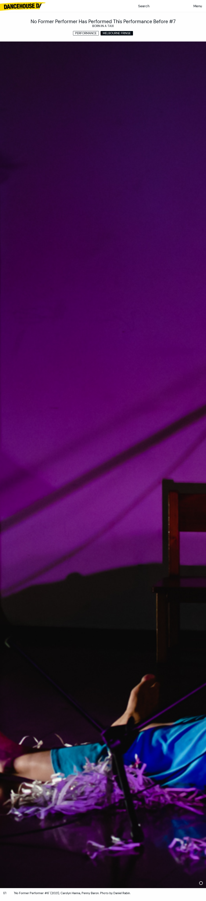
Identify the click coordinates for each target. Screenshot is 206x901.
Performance (86, 33)
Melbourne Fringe (117, 33)
